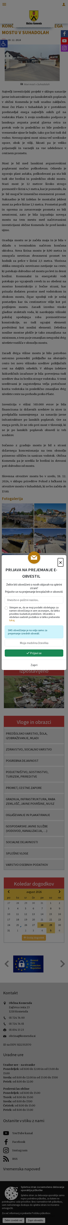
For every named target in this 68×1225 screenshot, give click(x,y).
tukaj (12, 620)
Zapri (34, 665)
